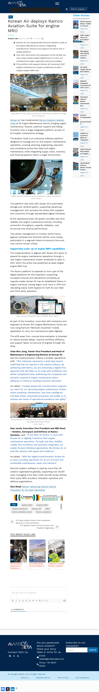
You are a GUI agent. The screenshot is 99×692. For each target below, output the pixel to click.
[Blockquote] (33, 600)
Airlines (76, 57)
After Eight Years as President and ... (84, 38)
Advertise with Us (43, 678)
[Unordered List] (29, 600)
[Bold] (12, 600)
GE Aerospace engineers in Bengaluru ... (16, 566)
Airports (76, 27)
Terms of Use (62, 678)
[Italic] (16, 600)
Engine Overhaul (20, 508)
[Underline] (19, 600)
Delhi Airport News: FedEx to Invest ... (85, 24)
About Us (24, 678)
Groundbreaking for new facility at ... (36, 566)
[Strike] (23, 600)
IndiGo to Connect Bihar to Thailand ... (85, 136)
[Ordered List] (26, 600)
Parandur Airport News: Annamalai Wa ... (84, 101)
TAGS (14, 504)
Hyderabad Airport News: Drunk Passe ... (85, 166)
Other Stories (81, 15)
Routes (75, 139)
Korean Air (15, 120)
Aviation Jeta (13, 38)
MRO (10, 17)
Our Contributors (82, 678)
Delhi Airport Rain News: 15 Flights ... (85, 151)
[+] (46, 600)
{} (43, 600)
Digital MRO (27, 505)
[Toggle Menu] (57, 3)
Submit (92, 650)
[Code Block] (36, 600)
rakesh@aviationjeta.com (51, 659)
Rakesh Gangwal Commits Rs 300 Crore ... (85, 84)
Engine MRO (42, 505)
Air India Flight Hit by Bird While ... (85, 69)
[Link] (40, 600)
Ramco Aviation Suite (22, 512)
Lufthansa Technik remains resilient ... (56, 566)
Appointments (77, 41)
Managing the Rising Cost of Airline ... (84, 54)
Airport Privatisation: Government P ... (85, 119)
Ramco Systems (43, 512)
